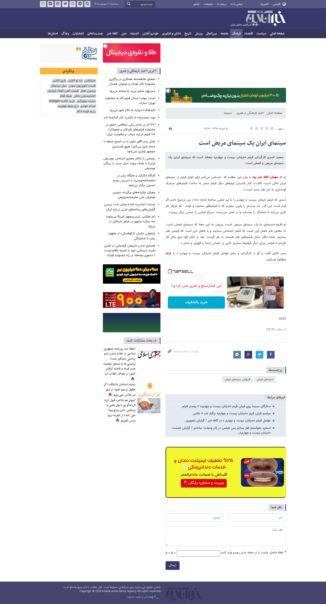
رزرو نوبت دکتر (86, 111)
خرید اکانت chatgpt (62, 101)
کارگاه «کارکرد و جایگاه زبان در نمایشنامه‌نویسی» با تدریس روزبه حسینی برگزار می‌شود (134, 180)
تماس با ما (236, 4)
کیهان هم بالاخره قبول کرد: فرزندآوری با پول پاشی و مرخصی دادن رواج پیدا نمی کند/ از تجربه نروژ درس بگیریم (119, 410)
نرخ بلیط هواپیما (68, 106)
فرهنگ (236, 33)
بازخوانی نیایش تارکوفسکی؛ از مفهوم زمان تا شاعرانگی (131, 236)
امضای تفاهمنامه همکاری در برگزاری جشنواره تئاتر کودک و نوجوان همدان (132, 82)
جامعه (224, 33)
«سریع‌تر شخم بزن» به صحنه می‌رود (132, 91)
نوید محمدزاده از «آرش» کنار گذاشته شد (129, 117)
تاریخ (188, 33)
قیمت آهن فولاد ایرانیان (63, 91)
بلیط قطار (66, 96)
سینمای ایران (265, 379)
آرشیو (196, 4)
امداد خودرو (88, 106)
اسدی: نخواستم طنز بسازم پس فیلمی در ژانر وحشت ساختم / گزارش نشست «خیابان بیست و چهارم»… (221, 430)
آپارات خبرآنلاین (58, 4)
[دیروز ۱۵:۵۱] (149, 389)
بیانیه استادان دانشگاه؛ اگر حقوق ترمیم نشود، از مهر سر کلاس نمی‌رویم (119, 389)
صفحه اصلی (277, 33)
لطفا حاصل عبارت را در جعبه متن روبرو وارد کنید (253, 552)
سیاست (261, 33)
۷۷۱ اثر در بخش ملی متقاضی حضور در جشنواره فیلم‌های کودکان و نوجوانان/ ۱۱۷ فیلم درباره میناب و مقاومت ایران (130, 129)
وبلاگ (65, 33)
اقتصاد (248, 33)
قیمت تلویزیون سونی (82, 86)
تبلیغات (208, 4)
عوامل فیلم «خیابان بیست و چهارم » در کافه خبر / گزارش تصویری (228, 420)
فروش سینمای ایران (237, 379)
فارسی (276, 4)
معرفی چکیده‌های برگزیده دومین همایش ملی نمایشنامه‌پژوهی (134, 195)
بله (50, 4)
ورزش (198, 33)
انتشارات (78, 33)
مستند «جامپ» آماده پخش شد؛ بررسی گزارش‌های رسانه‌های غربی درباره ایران (129, 207)
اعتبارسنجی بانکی (84, 96)
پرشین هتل (88, 91)
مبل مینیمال (58, 86)
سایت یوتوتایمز (86, 101)
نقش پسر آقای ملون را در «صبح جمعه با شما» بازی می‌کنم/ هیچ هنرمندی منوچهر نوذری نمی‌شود (129, 146)
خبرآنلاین (258, 19)
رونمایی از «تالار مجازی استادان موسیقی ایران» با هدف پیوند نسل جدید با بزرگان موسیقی (129, 163)
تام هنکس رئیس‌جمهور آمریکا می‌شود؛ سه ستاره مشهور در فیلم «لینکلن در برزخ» (130, 221)
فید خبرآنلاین (87, 4)
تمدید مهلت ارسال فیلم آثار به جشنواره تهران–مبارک (130, 101)
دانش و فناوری (171, 33)
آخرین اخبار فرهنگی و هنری (137, 71)
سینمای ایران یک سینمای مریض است (242, 143)
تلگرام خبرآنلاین (80, 4)
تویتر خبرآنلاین (65, 4)
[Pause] (232, 304)
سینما (227, 113)
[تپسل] (168, 90)
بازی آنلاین (59, 80)
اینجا (168, 253)
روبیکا (43, 4)
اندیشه (134, 33)
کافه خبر (112, 33)
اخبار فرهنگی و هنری (250, 113)
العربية (264, 4)
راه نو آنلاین (75, 80)
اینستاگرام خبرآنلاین (73, 4)
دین (124, 33)
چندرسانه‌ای (95, 33)
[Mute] (239, 304)
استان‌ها (53, 33)
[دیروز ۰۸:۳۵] (149, 405)
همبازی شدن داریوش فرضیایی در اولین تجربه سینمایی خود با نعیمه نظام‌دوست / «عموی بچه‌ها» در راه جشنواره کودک (129, 250)
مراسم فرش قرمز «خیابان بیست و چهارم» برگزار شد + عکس (232, 413)
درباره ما (221, 4)
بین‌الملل (211, 33)
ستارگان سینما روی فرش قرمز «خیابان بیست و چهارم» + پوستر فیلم (226, 406)
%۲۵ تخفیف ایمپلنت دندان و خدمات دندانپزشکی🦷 (203, 464)
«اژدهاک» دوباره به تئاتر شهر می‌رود (132, 110)
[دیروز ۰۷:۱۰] (149, 354)
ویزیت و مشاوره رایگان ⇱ (204, 483)
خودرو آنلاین (150, 33)
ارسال (172, 565)
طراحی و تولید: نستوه (139, 597)
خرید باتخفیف (196, 302)
